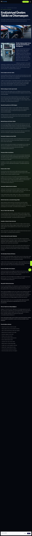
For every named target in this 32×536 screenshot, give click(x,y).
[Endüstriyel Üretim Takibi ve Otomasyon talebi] (29, 270)
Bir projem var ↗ (25, 1)
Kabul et (29, 533)
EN (21, 1)
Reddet (25, 533)
